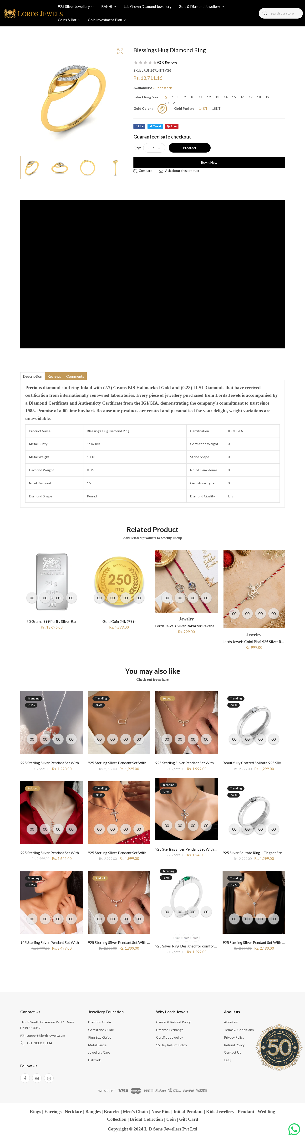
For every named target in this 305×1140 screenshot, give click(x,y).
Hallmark (94, 1060)
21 (175, 102)
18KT (216, 108)
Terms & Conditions (239, 1030)
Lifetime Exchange (169, 1030)
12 (209, 97)
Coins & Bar (67, 20)
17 (251, 97)
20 (166, 102)
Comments (75, 376)
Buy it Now (209, 162)
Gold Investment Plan (105, 20)
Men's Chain (135, 1111)
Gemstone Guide (101, 1030)
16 (242, 97)
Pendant (246, 1111)
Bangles (93, 1111)
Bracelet (112, 1111)
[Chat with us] (294, 1129)
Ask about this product (181, 171)
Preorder (189, 148)
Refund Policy (234, 1045)
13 (217, 97)
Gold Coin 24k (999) (51, 621)
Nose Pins (160, 1111)
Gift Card (188, 1119)
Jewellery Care (99, 1052)
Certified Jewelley (169, 1037)
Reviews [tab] (54, 376)
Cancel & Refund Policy (173, 1022)
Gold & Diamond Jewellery (200, 6)
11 (201, 97)
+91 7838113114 (39, 1043)
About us (231, 1022)
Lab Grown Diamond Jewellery (148, 6)
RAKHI (107, 6)
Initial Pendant (188, 1111)
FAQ (227, 1060)
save (174, 126)
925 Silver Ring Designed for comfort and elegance (196, 946)
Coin (171, 1119)
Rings (35, 1111)
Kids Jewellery (220, 1111)
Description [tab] (32, 376)
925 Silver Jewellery (74, 6)
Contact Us (232, 1052)
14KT (203, 108)
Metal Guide (97, 1045)
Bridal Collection (146, 1119)
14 (226, 97)
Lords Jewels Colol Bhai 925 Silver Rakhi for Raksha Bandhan (204, 641)
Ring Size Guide (99, 1037)
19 (267, 97)
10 (192, 97)
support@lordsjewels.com (45, 1035)
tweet (157, 126)
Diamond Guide (99, 1022)
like (140, 126)
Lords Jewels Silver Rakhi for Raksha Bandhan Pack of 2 (133, 626)
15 (234, 97)
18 (259, 97)
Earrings (52, 1111)
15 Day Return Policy (171, 1045)
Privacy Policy (234, 1037)
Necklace (73, 1111)
